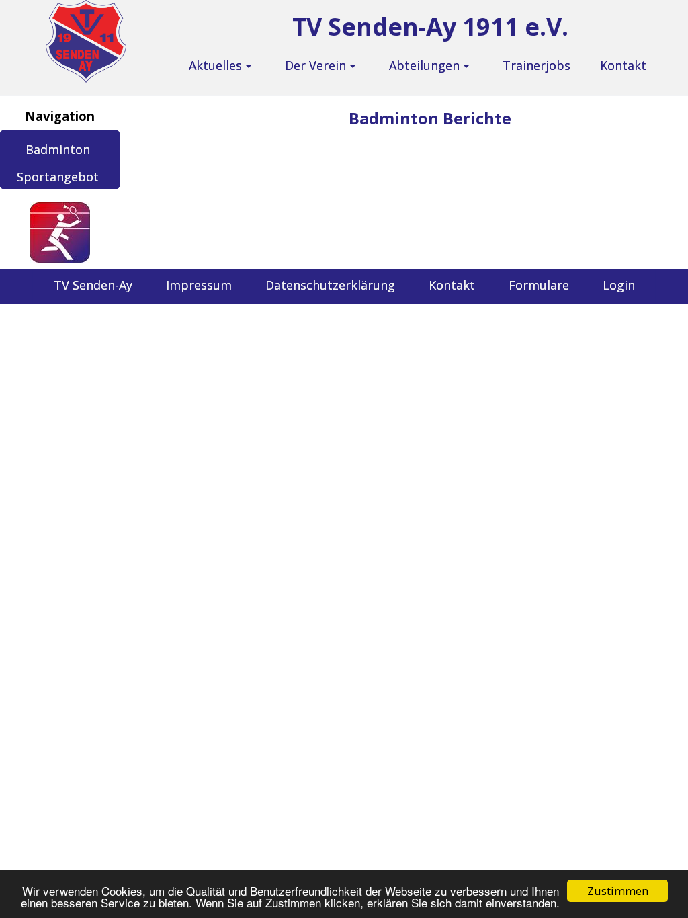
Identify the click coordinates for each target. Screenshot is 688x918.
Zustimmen (617, 891)
